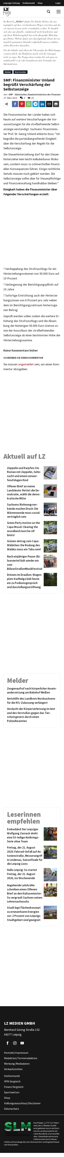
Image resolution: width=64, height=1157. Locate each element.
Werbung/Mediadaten (17, 1063)
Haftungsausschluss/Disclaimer (22, 1103)
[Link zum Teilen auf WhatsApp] (29, 104)
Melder (8, 72)
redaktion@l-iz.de (12, 60)
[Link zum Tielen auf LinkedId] (42, 104)
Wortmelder (20, 72)
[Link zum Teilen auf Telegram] (35, 104)
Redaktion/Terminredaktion (20, 1058)
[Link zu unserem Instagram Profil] (14, 1043)
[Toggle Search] (48, 11)
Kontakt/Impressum (16, 1053)
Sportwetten (11, 1092)
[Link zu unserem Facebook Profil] (7, 1043)
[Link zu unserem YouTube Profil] (22, 1043)
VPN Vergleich (12, 1081)
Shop (40, 3)
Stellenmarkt (29, 3)
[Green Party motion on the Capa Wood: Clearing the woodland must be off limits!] (49, 529)
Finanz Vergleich (13, 1087)
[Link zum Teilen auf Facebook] (15, 104)
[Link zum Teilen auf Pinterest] (22, 104)
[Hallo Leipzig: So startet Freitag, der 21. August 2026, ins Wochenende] (49, 874)
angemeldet (26, 364)
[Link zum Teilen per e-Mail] (49, 104)
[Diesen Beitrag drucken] (56, 104)
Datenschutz (11, 1109)
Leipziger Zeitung (11, 3)
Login (58, 3)
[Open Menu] (58, 11)
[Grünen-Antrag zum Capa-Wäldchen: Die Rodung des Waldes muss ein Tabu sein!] (49, 546)
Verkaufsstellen (13, 1069)
